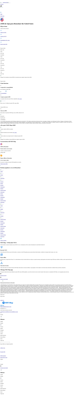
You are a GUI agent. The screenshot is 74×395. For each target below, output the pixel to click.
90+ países (20, 98)
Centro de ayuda (8, 306)
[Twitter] (1, 305)
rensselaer (2, 17)
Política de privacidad (10, 311)
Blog (5, 306)
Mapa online (2, 306)
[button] (37, 313)
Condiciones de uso (3, 311)
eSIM (1, 14)
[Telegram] (3, 305)
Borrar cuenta (15, 311)
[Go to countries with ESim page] (2, 100)
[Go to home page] (3, 1)
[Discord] (2, 305)
